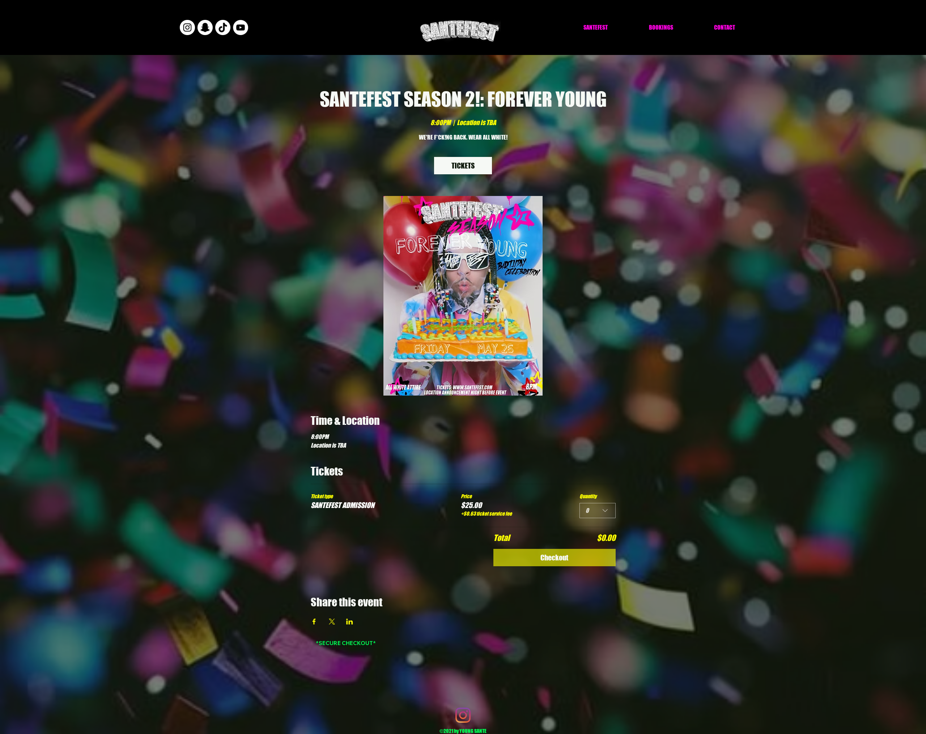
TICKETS (463, 165)
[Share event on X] (331, 621)
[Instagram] (187, 27)
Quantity (587, 496)
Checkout (554, 557)
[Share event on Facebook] (314, 621)
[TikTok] (222, 27)
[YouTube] (240, 27)
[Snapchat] (205, 27)
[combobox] (597, 510)
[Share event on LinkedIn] (349, 621)
